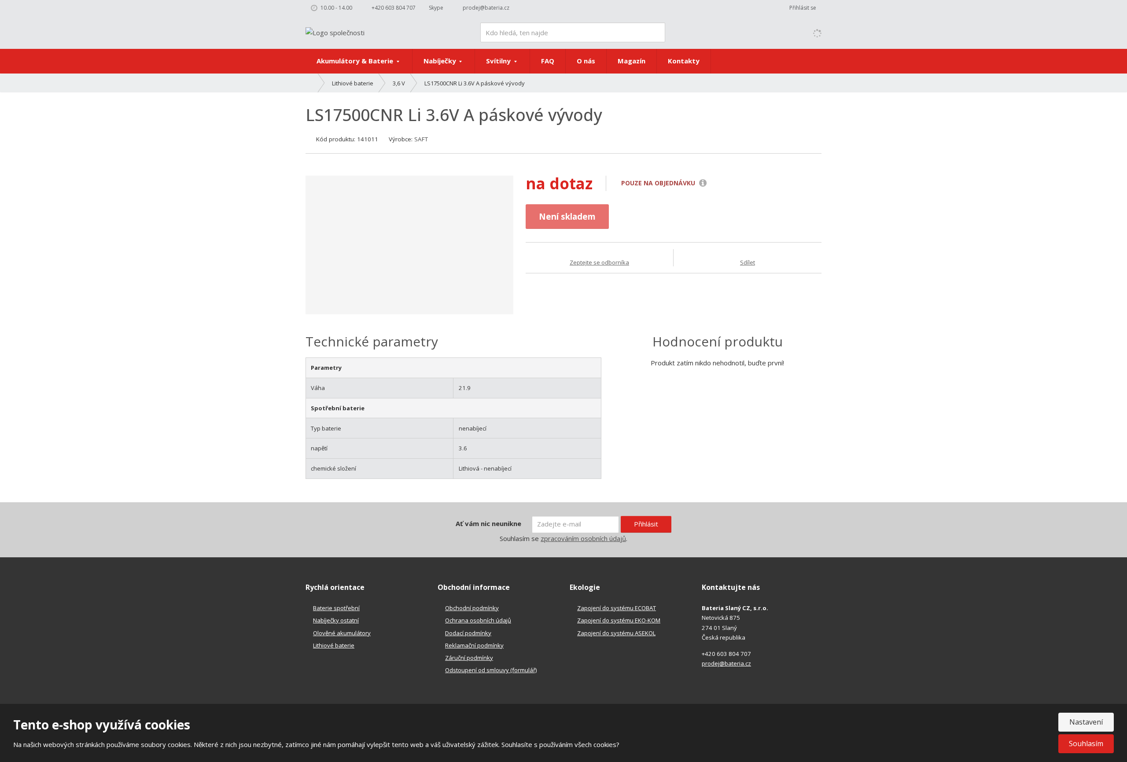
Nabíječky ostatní (336, 620)
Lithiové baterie (333, 645)
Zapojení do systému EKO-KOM (618, 620)
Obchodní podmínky (472, 608)
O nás (586, 60)
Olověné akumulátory (342, 633)
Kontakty (684, 60)
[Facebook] (523, 7)
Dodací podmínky (468, 633)
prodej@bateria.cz (726, 663)
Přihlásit (646, 523)
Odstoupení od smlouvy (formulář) (491, 670)
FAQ (547, 60)
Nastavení (1086, 722)
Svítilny (499, 60)
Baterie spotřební (336, 608)
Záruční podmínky (469, 658)
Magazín (631, 60)
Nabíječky (441, 60)
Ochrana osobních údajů (478, 620)
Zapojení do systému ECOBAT (616, 608)
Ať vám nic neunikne (488, 523)
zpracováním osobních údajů (583, 538)
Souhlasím (1086, 743)
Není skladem (567, 216)
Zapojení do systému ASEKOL (616, 633)
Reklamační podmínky (474, 645)
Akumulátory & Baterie (356, 60)
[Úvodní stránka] (335, 31)
